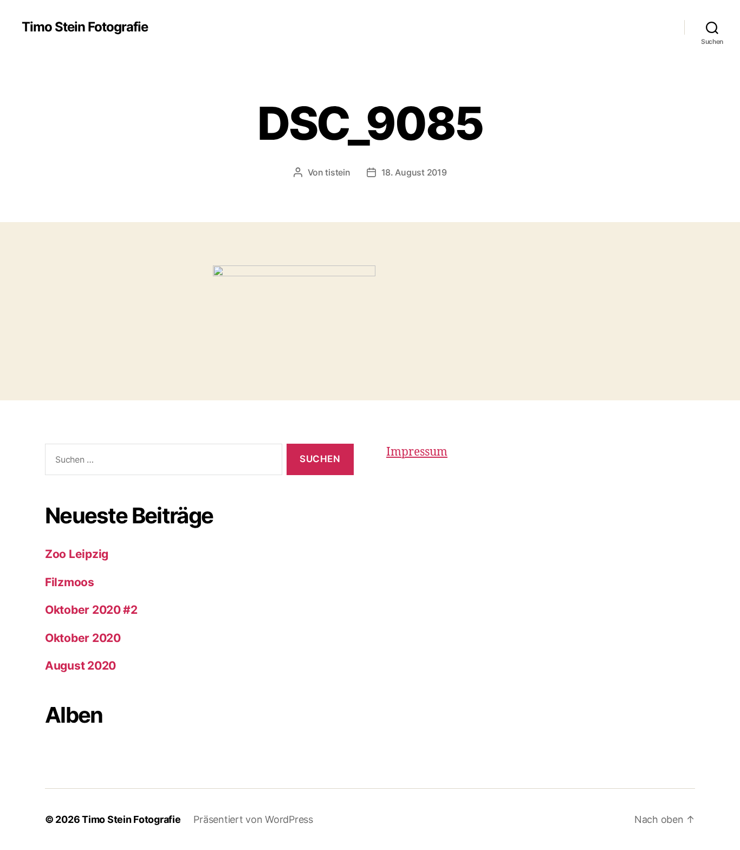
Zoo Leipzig (76, 554)
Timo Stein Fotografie (85, 27)
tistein (337, 172)
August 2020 (80, 665)
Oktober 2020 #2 (91, 610)
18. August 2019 (414, 172)
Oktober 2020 (83, 638)
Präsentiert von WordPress (253, 819)
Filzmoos (69, 582)
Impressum (416, 452)
